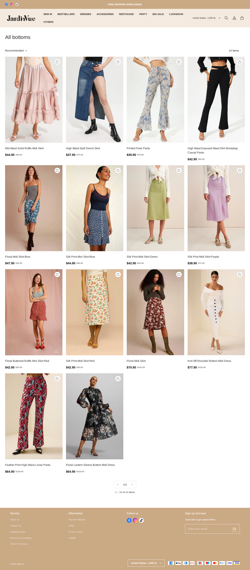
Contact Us (15, 525)
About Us (14, 519)
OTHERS (48, 22)
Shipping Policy (18, 532)
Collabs (72, 538)
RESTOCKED (126, 14)
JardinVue (20, 564)
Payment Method (77, 519)
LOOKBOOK (176, 14)
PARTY (143, 14)
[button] (226, 18)
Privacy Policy (76, 532)
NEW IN (48, 14)
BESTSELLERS (66, 14)
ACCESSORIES (105, 14)
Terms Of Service (19, 544)
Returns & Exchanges (21, 538)
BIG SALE (158, 14)
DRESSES (85, 14)
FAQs (71, 525)
